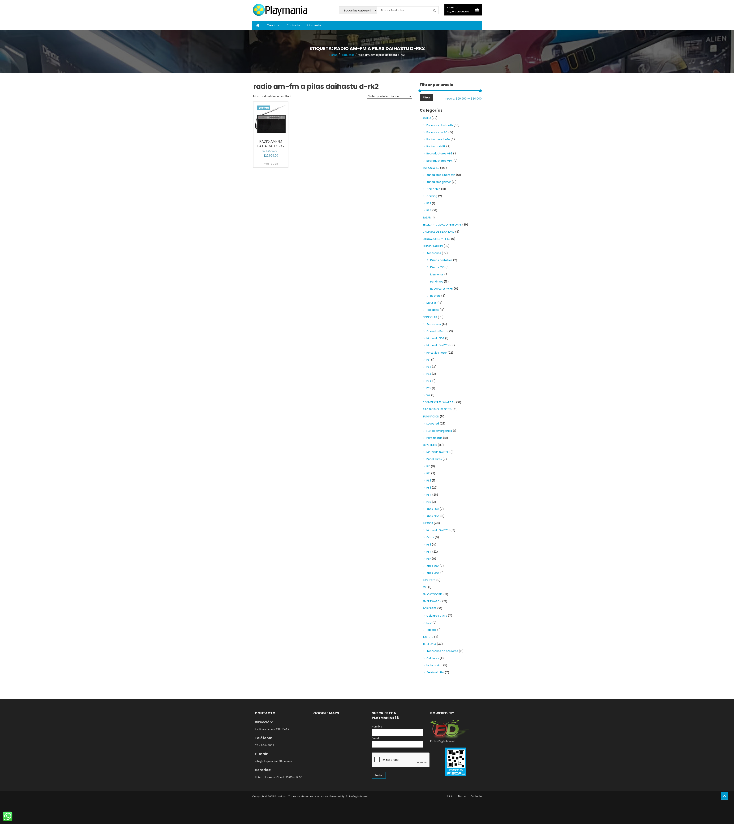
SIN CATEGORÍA (433, 594)
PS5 (428, 388)
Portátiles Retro (436, 353)
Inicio (450, 796)
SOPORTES (429, 608)
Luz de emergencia (439, 431)
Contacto (293, 25)
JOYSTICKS (430, 445)
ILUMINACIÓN (431, 416)
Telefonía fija (435, 672)
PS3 (428, 203)
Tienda (271, 25)
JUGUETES (429, 580)
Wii (428, 395)
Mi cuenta (314, 25)
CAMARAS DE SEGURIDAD (438, 232)
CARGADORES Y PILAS (436, 239)
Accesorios (433, 253)
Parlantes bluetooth (439, 125)
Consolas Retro (436, 331)
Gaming (431, 196)
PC (428, 466)
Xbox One (432, 516)
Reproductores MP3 (439, 153)
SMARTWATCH (432, 601)
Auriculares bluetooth (440, 175)
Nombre (377, 726)
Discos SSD (437, 267)
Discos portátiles (441, 260)
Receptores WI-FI (441, 289)
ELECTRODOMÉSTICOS (437, 409)
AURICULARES (431, 168)
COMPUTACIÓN (433, 246)
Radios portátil (435, 146)
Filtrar (426, 97)
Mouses (431, 303)
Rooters (435, 296)
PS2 (428, 367)
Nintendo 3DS (435, 338)
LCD (429, 623)
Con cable (433, 189)
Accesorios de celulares (442, 651)
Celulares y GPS (436, 616)
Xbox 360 (432, 509)
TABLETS (428, 637)
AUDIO (427, 118)
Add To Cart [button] (271, 163)
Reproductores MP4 (439, 161)
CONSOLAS (430, 317)
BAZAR (427, 217)
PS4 (428, 210)
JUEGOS (428, 523)
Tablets (431, 630)
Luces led (432, 423)
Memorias (436, 274)
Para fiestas (434, 438)
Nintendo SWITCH (438, 345)
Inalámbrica (434, 665)
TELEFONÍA (429, 644)
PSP (428, 559)
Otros (430, 537)
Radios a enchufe (438, 139)
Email (375, 738)
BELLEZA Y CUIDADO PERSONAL (442, 224)
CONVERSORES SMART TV (439, 402)
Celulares (432, 658)
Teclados (432, 310)
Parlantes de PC (436, 132)
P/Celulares (434, 459)
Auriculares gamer (438, 182)
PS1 (428, 360)
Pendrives (436, 281)
